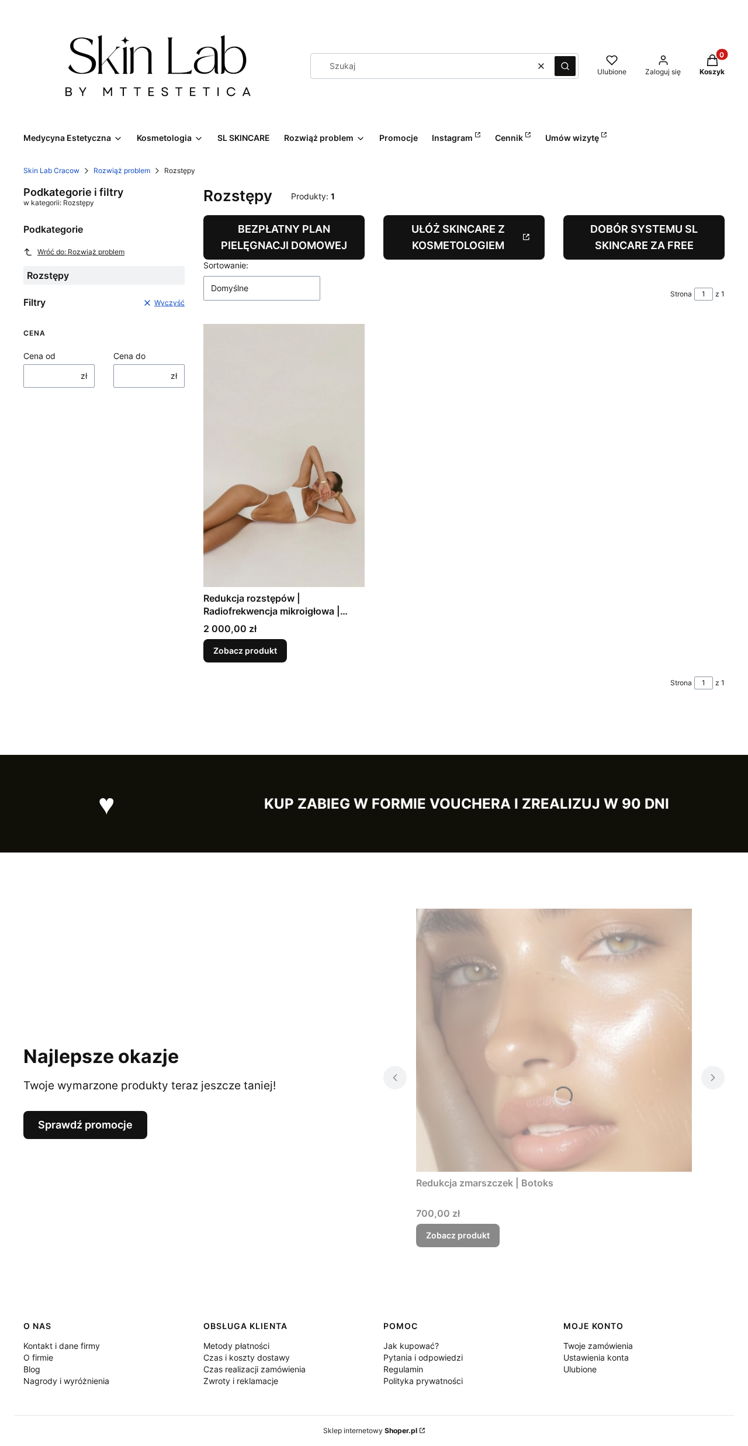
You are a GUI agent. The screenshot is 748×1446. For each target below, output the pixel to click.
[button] (565, 66)
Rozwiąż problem (122, 170)
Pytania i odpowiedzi (423, 1357)
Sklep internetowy (370, 1430)
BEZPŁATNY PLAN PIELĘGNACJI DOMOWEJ (284, 237)
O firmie (38, 1357)
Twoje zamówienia (598, 1346)
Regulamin (403, 1369)
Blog (31, 1369)
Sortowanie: (225, 265)
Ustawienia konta (596, 1357)
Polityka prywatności (423, 1381)
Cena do (129, 356)
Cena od (39, 356)
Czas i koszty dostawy (246, 1357)
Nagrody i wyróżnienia (66, 1381)
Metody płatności (236, 1346)
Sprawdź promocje (85, 1125)
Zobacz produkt (245, 650)
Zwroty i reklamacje (240, 1381)
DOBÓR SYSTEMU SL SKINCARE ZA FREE (644, 237)
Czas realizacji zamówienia (254, 1369)
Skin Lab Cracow (51, 170)
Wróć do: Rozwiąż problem (80, 251)
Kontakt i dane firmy (61, 1346)
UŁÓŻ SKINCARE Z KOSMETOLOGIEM (458, 237)
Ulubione (580, 1369)
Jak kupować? (411, 1346)
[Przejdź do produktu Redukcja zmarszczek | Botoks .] (554, 1040)
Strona (681, 293)
